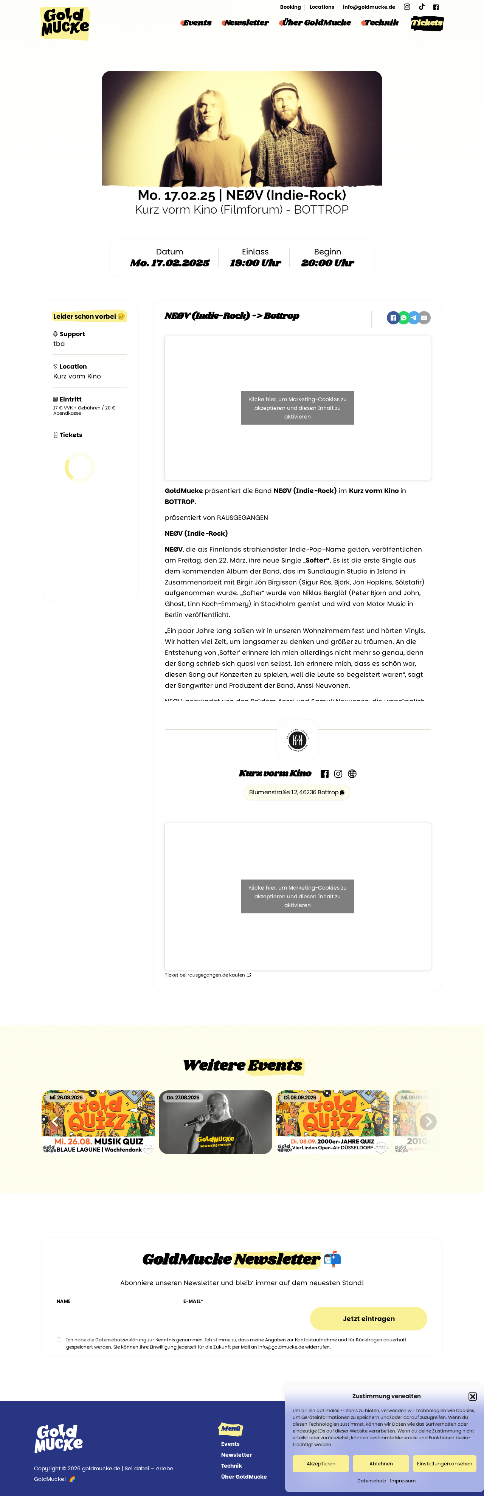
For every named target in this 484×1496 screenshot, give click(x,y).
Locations (322, 7)
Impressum (403, 1480)
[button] (472, 1396)
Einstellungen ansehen (444, 1463)
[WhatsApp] (403, 317)
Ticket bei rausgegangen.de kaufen (205, 975)
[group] (98, 1121)
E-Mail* (193, 1301)
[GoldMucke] (65, 24)
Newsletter (247, 23)
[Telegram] (413, 317)
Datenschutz (371, 1480)
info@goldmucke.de (369, 7)
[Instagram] (407, 7)
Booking (290, 7)
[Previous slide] (55, 1121)
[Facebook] (436, 7)
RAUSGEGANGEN (242, 517)
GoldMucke (184, 490)
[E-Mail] (424, 317)
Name (64, 1301)
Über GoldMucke (316, 23)
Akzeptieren (321, 1463)
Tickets (426, 23)
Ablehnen (381, 1463)
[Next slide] (428, 1121)
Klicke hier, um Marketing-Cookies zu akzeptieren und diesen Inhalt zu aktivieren (297, 407)
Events (197, 23)
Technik (381, 23)
